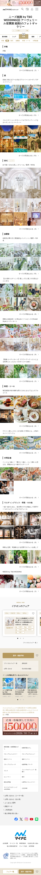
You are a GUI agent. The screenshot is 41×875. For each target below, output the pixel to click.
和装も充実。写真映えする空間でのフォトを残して (20, 547)
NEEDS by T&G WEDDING (12, 572)
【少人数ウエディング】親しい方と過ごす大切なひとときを (20, 280)
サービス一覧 (14, 843)
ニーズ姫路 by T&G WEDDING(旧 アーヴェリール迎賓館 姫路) (20, 712)
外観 (4, 51)
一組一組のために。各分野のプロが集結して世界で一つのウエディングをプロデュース (20, 508)
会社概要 (5, 843)
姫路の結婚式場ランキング (24, 710)
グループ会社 (23, 846)
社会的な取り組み (33, 843)
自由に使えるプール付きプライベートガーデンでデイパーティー (20, 81)
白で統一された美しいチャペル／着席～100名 (19, 165)
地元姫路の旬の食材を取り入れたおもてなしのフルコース (20, 392)
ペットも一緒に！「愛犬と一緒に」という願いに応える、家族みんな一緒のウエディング (20, 463)
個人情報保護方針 (12, 846)
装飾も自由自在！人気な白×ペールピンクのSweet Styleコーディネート (20, 320)
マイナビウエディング (9, 708)
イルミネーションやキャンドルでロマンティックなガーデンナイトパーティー (20, 121)
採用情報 (31, 846)
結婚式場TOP (21, 708)
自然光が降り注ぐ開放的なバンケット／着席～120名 (20, 239)
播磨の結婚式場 (10, 710)
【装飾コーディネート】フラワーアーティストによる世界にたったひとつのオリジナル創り (20, 360)
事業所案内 (22, 843)
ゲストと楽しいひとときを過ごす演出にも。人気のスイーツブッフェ (20, 432)
